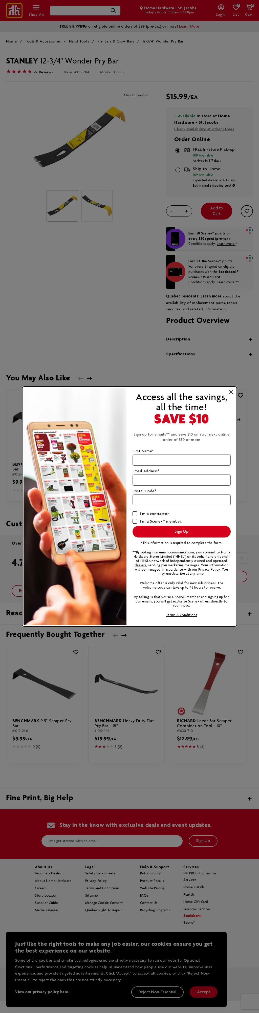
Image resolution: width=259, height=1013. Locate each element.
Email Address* (146, 471)
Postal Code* (145, 491)
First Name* (143, 451)
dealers (140, 565)
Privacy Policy (209, 570)
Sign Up (182, 531)
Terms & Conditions (181, 615)
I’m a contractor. (154, 513)
